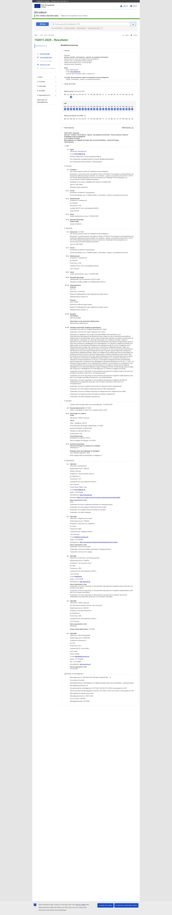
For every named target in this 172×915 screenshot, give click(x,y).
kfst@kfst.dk (78, 576)
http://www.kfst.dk (85, 581)
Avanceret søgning (70, 28)
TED (35, 35)
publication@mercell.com (81, 656)
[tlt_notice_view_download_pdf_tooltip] (65, 109)
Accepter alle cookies (105, 905)
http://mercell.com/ (85, 664)
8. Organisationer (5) (43, 95)
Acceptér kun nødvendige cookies (126, 905)
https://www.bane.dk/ (86, 495)
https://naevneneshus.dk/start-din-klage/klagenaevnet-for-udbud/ (98, 542)
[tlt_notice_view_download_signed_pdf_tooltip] (71, 97)
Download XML (45, 54)
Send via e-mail (45, 64)
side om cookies (80, 904)
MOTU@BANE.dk (75, 71)
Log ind (125, 6)
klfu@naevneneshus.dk (81, 537)
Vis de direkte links (46, 57)
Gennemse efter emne (94, 28)
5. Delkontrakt (41, 86)
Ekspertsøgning (81, 28)
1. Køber (39, 77)
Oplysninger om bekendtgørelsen (42, 101)
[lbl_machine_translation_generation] (85, 116)
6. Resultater (41, 90)
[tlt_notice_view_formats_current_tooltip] (132, 128)
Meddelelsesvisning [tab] (41, 45)
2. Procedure (41, 81)
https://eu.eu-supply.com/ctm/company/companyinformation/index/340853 (98, 497)
